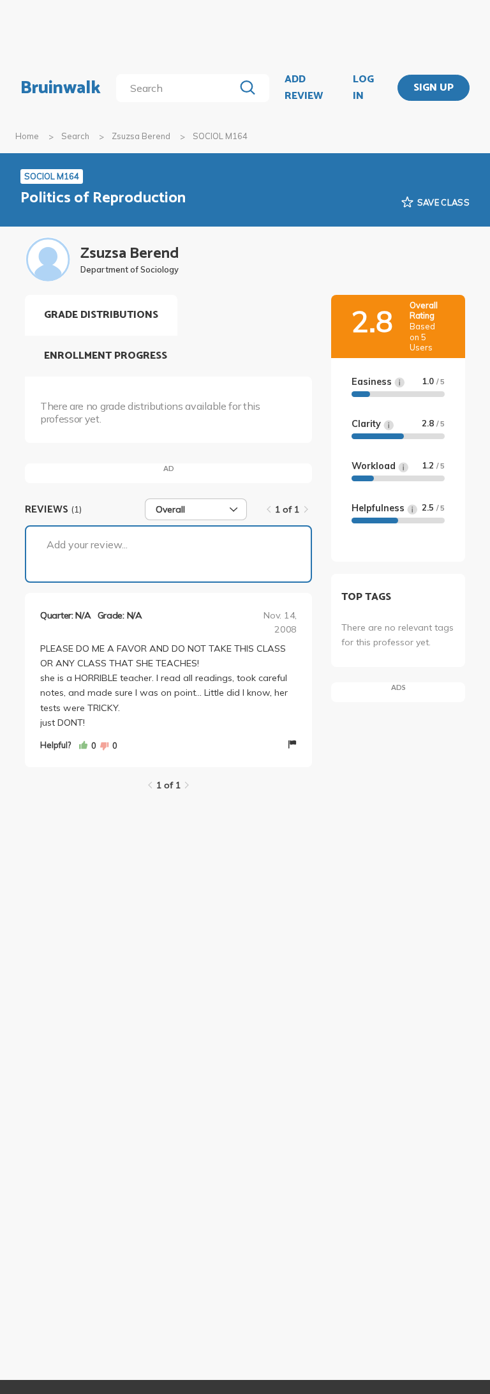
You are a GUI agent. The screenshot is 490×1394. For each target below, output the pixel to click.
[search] (177, 88)
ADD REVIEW (304, 87)
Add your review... (87, 544)
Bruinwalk (60, 88)
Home (27, 136)
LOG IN (363, 87)
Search (75, 136)
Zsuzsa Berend (141, 136)
